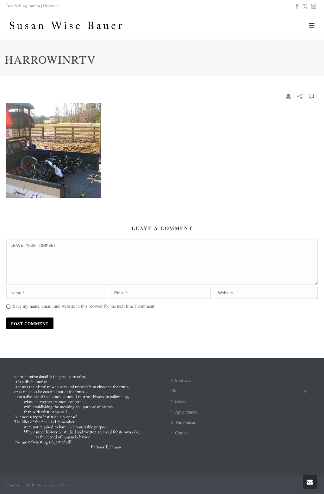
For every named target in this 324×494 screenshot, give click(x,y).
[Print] (288, 95)
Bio (174, 391)
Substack (183, 380)
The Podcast (186, 422)
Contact (182, 433)
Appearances (186, 412)
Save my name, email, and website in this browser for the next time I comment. (84, 306)
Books (180, 401)
